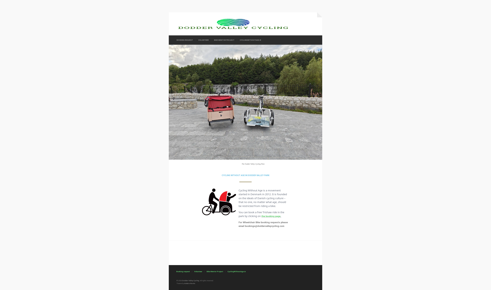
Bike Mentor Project (224, 40)
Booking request (185, 40)
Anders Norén (189, 283)
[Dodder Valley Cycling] (233, 24)
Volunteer (203, 40)
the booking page (270, 216)
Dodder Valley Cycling (190, 281)
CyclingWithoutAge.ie (250, 40)
